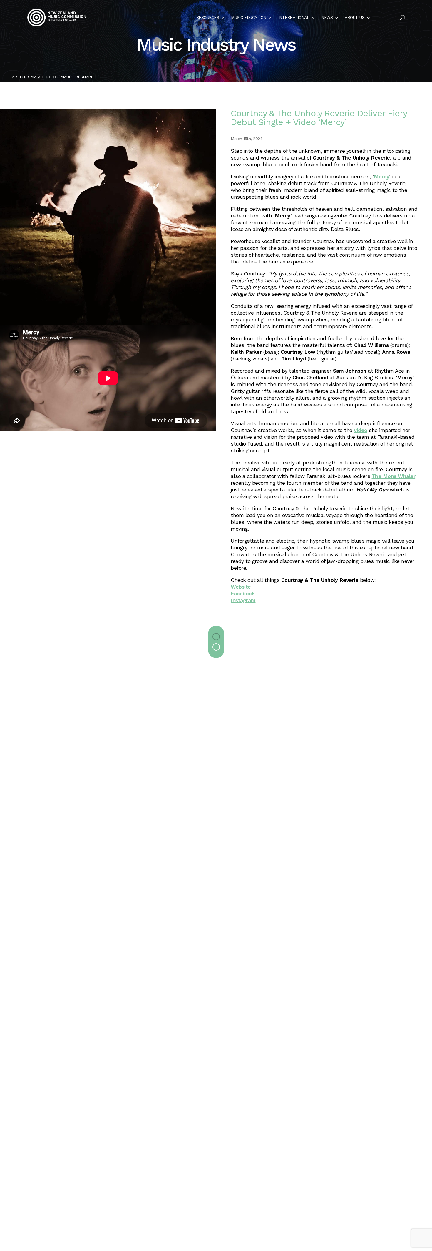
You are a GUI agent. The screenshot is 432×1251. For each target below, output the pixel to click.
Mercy (381, 176)
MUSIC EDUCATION (248, 17)
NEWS (327, 17)
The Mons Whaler (394, 476)
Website (241, 587)
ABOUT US (354, 17)
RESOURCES (207, 17)
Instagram (243, 600)
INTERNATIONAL (293, 17)
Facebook (243, 593)
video (360, 430)
